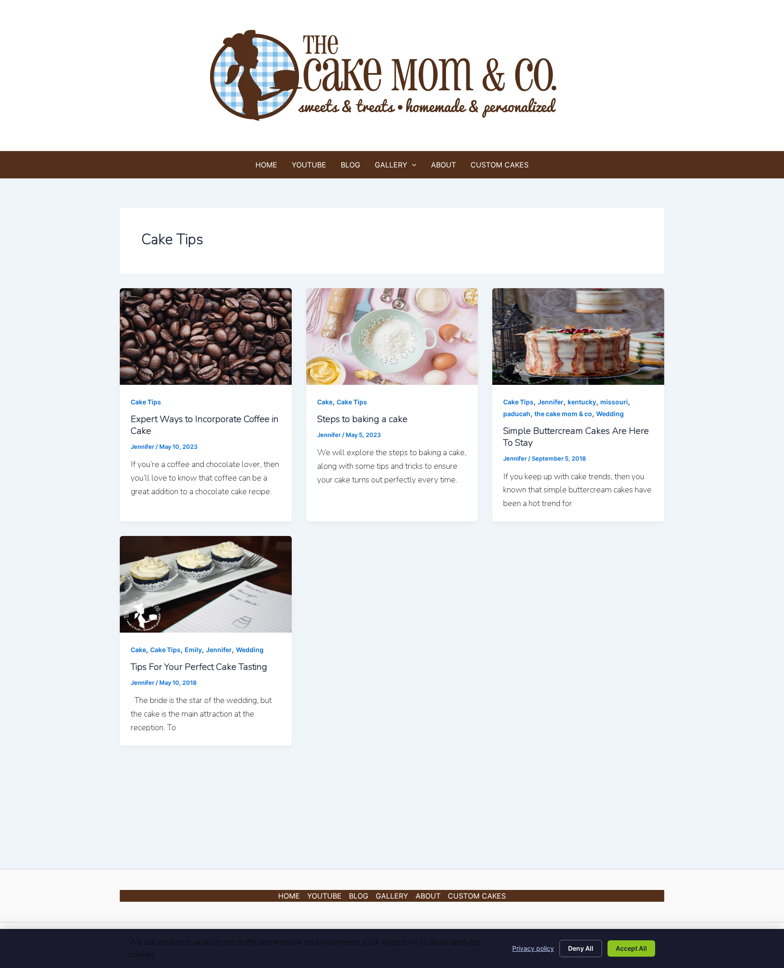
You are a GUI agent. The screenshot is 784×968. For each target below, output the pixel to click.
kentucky (582, 402)
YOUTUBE (309, 164)
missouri (614, 402)
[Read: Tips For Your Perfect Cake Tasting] (206, 583)
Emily (193, 650)
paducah (516, 414)
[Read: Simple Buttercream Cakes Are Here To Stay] (578, 335)
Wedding (610, 414)
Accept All (631, 948)
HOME (266, 164)
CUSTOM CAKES (499, 164)
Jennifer (551, 402)
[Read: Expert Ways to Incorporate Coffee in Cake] (206, 335)
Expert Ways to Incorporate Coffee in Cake (205, 425)
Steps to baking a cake (362, 419)
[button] (411, 164)
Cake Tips (146, 402)
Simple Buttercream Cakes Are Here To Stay (576, 437)
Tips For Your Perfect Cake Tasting (199, 667)
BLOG (350, 164)
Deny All (580, 948)
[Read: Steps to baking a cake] (392, 335)
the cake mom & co (563, 414)
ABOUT (443, 164)
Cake (325, 402)
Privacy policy (533, 948)
